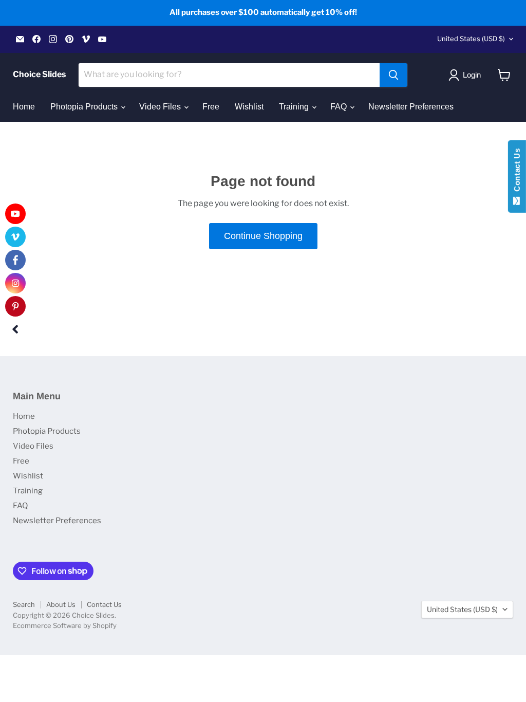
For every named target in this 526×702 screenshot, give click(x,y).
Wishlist (249, 106)
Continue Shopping (263, 236)
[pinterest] (15, 306)
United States (471, 38)
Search (24, 604)
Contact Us (104, 604)
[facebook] (15, 260)
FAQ (339, 106)
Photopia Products (85, 106)
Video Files (161, 106)
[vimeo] (15, 237)
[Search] (393, 75)
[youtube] (15, 214)
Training (295, 106)
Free (210, 106)
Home (24, 106)
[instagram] (15, 283)
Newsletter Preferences (411, 106)
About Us (61, 604)
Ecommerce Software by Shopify (65, 625)
